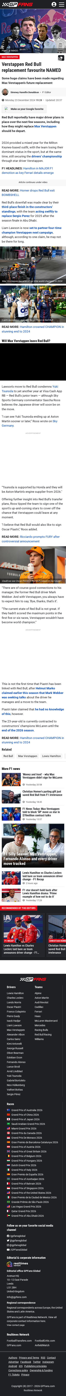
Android (12, 1366)
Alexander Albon (16, 1034)
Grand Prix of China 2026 (25, 1114)
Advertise (13, 1361)
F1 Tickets (14, 1374)
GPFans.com (14, 1345)
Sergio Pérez (13, 1094)
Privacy (25, 1374)
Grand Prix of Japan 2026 (25, 1119)
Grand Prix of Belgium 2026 (26, 1156)
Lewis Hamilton (51, 756)
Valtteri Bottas (15, 1089)
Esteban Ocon (14, 1057)
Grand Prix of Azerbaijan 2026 (27, 1179)
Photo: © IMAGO (10, 50)
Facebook (25, 1361)
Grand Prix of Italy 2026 (24, 1169)
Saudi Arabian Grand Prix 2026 (28, 1124)
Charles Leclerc (15, 997)
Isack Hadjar (14, 1020)
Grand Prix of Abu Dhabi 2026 (27, 1215)
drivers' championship (47, 156)
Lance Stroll (13, 1066)
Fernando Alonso (16, 1062)
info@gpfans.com (17, 1297)
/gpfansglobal (17, 1236)
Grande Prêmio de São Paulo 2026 (30, 1202)
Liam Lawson (14, 1025)
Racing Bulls (41, 1030)
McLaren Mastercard (46, 1020)
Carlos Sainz (13, 1039)
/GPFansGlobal (18, 1249)
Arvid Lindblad (15, 1071)
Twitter (37, 1361)
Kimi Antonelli (14, 1043)
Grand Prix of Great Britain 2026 (28, 1151)
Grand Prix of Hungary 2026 (26, 1160)
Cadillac (39, 1007)
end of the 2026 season (18, 730)
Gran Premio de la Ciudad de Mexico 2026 (34, 1197)
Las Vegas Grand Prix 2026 (26, 1206)
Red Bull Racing (43, 1034)
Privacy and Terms (29, 1357)
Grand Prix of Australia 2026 (26, 1110)
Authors (12, 1357)
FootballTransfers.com (19, 1340)
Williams (39, 1039)
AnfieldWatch (42, 1345)
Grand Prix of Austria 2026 (25, 1146)
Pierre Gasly (13, 1016)
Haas (37, 1016)
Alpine (38, 993)
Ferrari (38, 1011)
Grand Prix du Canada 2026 (26, 1133)
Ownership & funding (41, 1370)
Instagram (48, 1361)
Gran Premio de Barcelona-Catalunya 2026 (34, 1142)
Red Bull (8, 756)
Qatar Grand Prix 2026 (23, 1211)
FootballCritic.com (45, 1340)
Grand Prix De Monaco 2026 (26, 1137)
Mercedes (40, 1025)
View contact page (15, 1325)
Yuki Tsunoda (14, 1075)
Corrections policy (18, 1370)
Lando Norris (14, 1002)
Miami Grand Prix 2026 (23, 1128)
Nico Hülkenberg (16, 1085)
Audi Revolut (41, 1002)
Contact (51, 1357)
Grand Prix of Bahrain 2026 (26, 1183)
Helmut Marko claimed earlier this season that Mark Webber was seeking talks (32, 693)
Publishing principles (35, 1366)
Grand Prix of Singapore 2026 (27, 1188)
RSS (43, 1357)
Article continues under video (33, 182)
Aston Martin (42, 997)
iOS (21, 1366)
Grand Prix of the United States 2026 (31, 1192)
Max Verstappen (10, 57)
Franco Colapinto (16, 1011)
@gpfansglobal (18, 1240)
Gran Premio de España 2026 (27, 1174)
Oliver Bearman (15, 1053)
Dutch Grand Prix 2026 (23, 1165)
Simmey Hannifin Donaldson (25, 92)
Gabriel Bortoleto (16, 1080)
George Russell (15, 1048)
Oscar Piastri (14, 1007)
